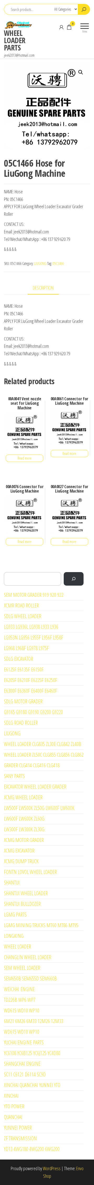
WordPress (52, 1168)
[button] (80, 72)
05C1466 (58, 263)
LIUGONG (40, 263)
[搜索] (74, 579)
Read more (25, 458)
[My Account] (61, 27)
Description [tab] (43, 288)
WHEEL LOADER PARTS (14, 40)
